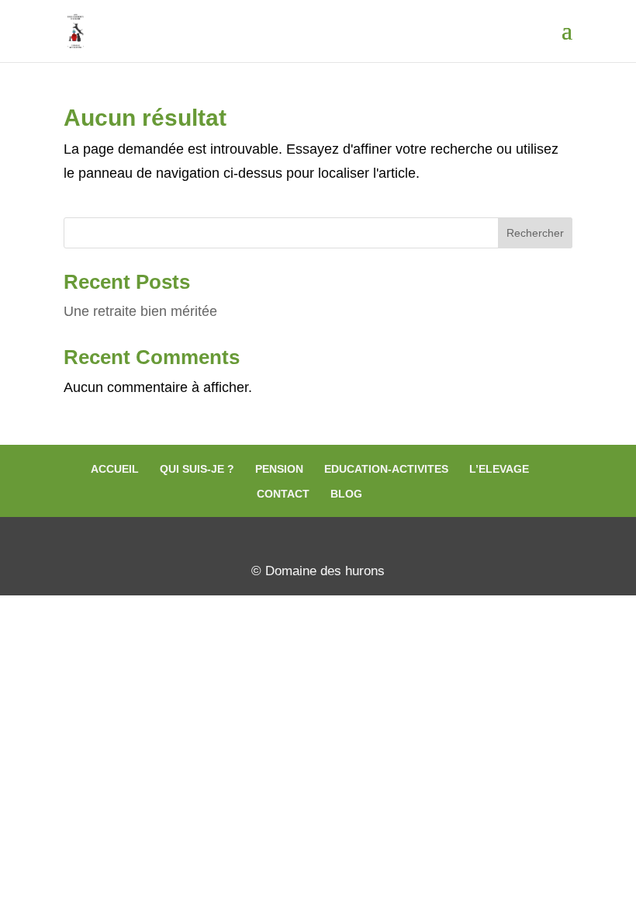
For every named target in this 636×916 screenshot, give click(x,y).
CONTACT (283, 493)
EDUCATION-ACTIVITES (386, 469)
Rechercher (535, 233)
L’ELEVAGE (499, 469)
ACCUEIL (115, 469)
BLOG (346, 493)
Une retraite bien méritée (140, 311)
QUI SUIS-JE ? (197, 469)
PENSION (279, 469)
